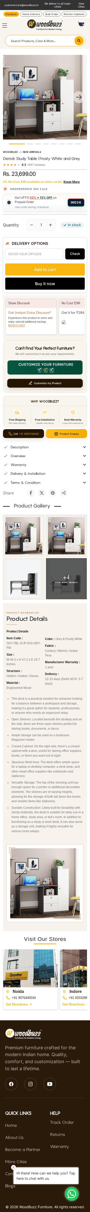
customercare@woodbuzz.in (21, 5)
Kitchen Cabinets (74, 14)
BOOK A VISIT (16, 325)
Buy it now (45, 283)
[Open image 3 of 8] (23, 579)
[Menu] (4, 25)
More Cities (16, 1161)
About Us (14, 1137)
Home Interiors (31, 14)
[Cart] (81, 24)
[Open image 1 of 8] (23, 536)
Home (11, 1125)
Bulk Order (52, 14)
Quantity (11, 224)
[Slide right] (79, 97)
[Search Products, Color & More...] (79, 40)
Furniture (11, 14)
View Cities (81, 5)
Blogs (10, 1185)
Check (75, 254)
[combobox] (45, 40)
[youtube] (50, 1084)
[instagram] (30, 1084)
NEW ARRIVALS (32, 151)
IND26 (76, 202)
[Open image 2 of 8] (66, 536)
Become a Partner (22, 1149)
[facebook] (11, 1084)
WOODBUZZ (10, 151)
